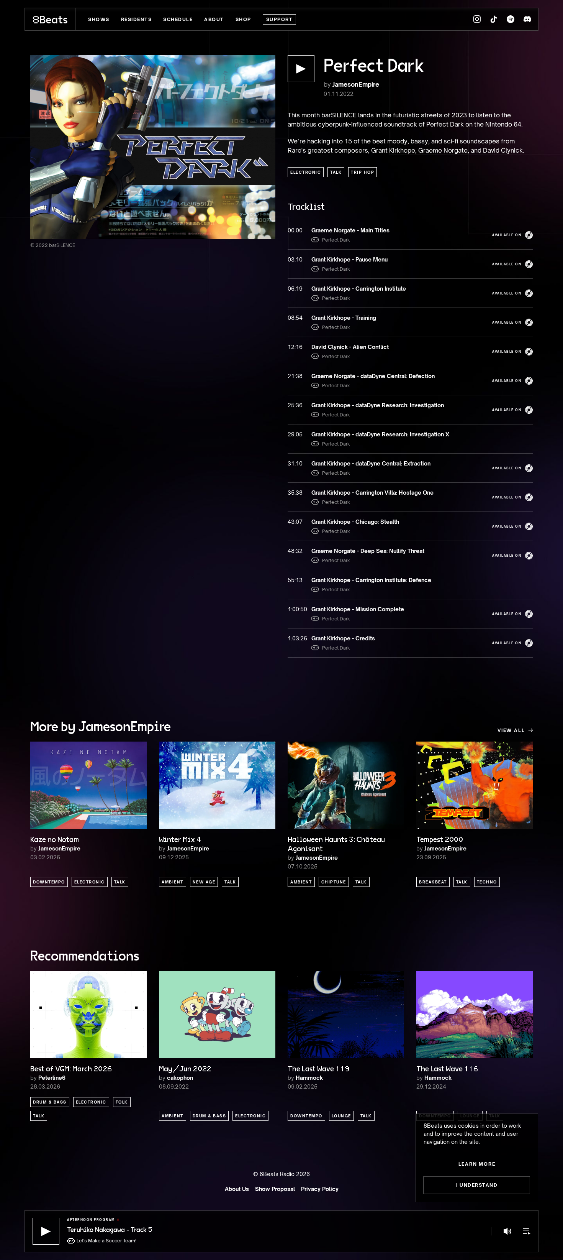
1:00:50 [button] (296, 609)
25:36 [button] (295, 405)
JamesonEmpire (355, 84)
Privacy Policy (320, 1189)
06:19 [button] (295, 288)
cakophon (180, 1077)
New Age (204, 882)
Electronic (305, 172)
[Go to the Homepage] (50, 19)
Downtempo (49, 882)
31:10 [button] (295, 463)
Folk (122, 1102)
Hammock (309, 1077)
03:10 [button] (295, 259)
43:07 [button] (295, 521)
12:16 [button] (295, 347)
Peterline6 (51, 1077)
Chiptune (333, 882)
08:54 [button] (295, 317)
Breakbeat (433, 882)
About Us (237, 1189)
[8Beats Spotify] (510, 19)
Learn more (477, 1164)
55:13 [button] (295, 580)
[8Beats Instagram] (476, 19)
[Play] (46, 1231)
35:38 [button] (295, 492)
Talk (336, 172)
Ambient (172, 882)
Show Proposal (275, 1189)
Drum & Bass (50, 1102)
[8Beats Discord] (527, 19)
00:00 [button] (295, 230)
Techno (487, 882)
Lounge (341, 1116)
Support (279, 19)
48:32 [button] (295, 551)
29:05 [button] (295, 434)
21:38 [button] (295, 376)
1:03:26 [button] (296, 638)
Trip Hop (362, 172)
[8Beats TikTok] (493, 19)
